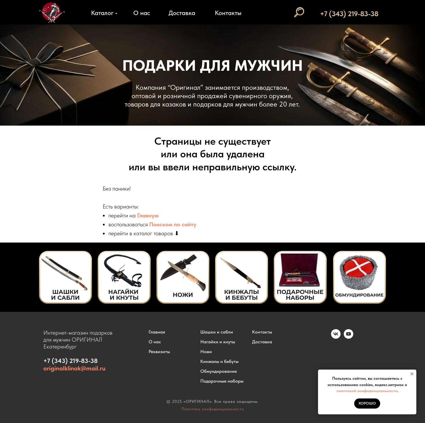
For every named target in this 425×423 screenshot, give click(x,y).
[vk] (336, 337)
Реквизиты (159, 351)
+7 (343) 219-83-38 (349, 14)
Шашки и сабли (216, 332)
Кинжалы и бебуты (219, 361)
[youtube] (348, 337)
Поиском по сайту (172, 224)
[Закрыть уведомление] (412, 374)
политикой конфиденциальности (367, 390)
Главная (157, 332)
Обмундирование (218, 371)
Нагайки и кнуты (217, 341)
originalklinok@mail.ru (74, 368)
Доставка (182, 12)
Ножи (206, 351)
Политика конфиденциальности (212, 409)
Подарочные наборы (221, 381)
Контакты (228, 12)
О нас (141, 12)
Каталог (102, 12)
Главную (148, 215)
